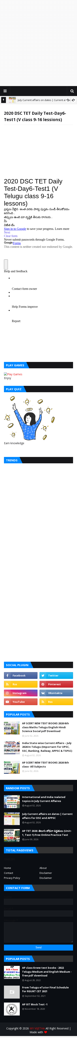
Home (7, 868)
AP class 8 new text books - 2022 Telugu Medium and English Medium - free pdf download (47, 971)
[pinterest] (56, 684)
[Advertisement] (38, 43)
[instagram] (21, 693)
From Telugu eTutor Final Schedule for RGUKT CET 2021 (45, 989)
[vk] (56, 693)
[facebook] (21, 675)
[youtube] (21, 701)
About (43, 868)
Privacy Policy (12, 878)
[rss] (21, 684)
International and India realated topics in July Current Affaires (43, 799)
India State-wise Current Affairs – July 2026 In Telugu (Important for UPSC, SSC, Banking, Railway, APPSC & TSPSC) (47, 747)
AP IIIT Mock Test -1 (35, 1004)
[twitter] (56, 675)
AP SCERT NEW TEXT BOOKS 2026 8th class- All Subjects (45, 764)
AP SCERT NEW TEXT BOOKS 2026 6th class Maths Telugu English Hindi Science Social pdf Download (45, 727)
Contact (8, 873)
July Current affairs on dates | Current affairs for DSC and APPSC (47, 816)
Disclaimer (45, 873)
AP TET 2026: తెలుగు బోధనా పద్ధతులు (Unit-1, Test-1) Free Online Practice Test (47, 833)
